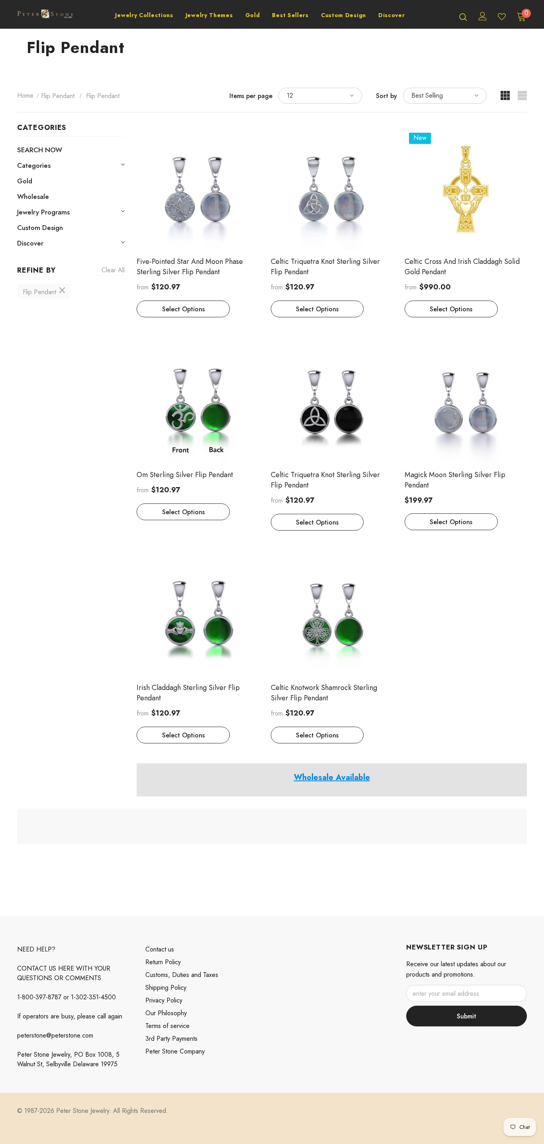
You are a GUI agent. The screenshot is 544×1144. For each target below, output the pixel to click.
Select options (183, 309)
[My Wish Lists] (502, 17)
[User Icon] (482, 16)
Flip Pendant (57, 95)
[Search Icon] (463, 17)
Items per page (250, 95)
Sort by (386, 95)
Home (25, 95)
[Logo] (45, 17)
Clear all (113, 270)
